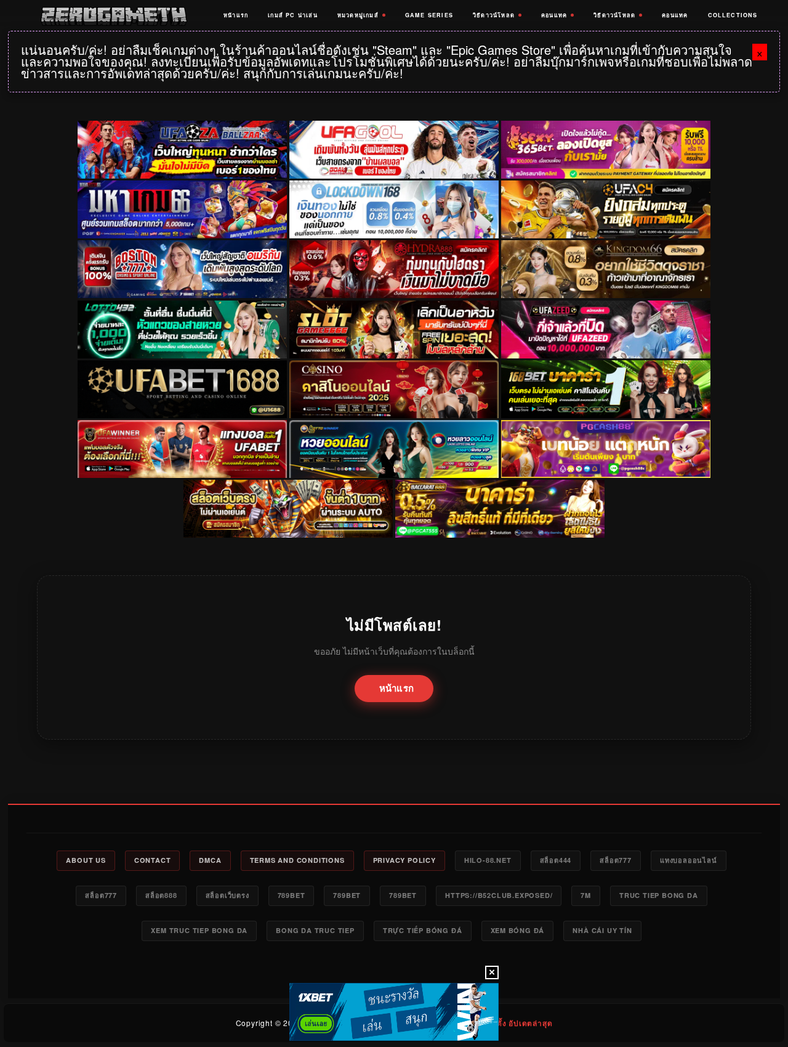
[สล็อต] (288, 509)
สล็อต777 (616, 860)
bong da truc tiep (315, 930)
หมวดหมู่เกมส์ (358, 15)
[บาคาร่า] (605, 389)
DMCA (210, 860)
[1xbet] (394, 1012)
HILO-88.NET (488, 860)
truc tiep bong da (658, 895)
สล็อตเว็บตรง (227, 895)
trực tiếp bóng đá (422, 930)
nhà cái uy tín (602, 930)
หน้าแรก (235, 15)
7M (586, 895)
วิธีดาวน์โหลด (494, 15)
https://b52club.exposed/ (498, 895)
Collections (733, 15)
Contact (152, 860)
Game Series (429, 15)
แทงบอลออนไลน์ (688, 860)
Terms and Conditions (297, 860)
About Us (85, 860)
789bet (291, 895)
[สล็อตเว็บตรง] (605, 449)
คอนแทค (554, 15)
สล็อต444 (556, 860)
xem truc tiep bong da (199, 930)
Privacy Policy (404, 860)
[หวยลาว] (394, 449)
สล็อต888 (161, 895)
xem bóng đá (518, 930)
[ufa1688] (182, 389)
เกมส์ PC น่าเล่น (293, 15)
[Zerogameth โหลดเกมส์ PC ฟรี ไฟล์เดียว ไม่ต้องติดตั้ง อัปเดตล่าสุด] (113, 15)
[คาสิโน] (394, 389)
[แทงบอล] (182, 449)
